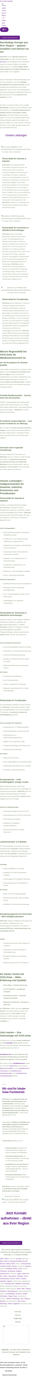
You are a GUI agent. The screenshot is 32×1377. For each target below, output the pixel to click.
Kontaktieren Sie (5, 1054)
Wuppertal (16, 1303)
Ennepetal (9, 1268)
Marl (13, 1283)
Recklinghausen (12, 1291)
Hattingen (20, 1276)
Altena (6, 1258)
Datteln (8, 1266)
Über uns (18, 1315)
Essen (20, 1268)
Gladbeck (19, 1271)
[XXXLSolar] (4, 15)
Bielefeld (19, 1261)
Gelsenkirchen (4, 1273)
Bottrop (8, 1263)
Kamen (18, 1278)
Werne (23, 1301)
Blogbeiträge (18, 1318)
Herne (26, 1276)
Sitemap (17, 1322)
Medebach (18, 1283)
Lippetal (9, 1281)
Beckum (7, 1261)
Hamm (5, 1276)
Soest (15, 1296)
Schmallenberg (10, 1294)
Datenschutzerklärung (9, 1375)
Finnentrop (3, 1271)
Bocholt (25, 1261)
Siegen (10, 1296)
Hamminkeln (12, 1276)
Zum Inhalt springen (6, 1)
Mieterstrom (13, 1066)
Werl (18, 1301)
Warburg (27, 1298)
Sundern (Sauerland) (12, 1298)
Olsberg (28, 1288)
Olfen (23, 1288)
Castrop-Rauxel (26, 1263)
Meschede (26, 1283)
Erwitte (15, 1268)
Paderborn (3, 1291)
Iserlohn (12, 1278)
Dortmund (3, 62)
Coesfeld (3, 1266)
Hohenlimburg (4, 1278)
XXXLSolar (17, 1312)
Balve (2, 1261)
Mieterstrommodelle (6, 1068)
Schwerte (19, 1294)
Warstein (3, 1301)
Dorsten (14, 1266)
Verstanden (8, 1371)
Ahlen (2, 1258)
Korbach (23, 1278)
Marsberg (8, 1283)
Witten (10, 1303)
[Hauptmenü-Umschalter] (4, 29)
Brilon (13, 1263)
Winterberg (3, 1303)
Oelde (18, 1288)
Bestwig (13, 1261)
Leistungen (9, 1043)
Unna (21, 1298)
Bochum (2, 1263)
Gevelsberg (11, 1271)
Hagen (19, 1273)
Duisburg (28, 1266)
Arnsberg (18, 1258)
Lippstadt (3, 1281)
